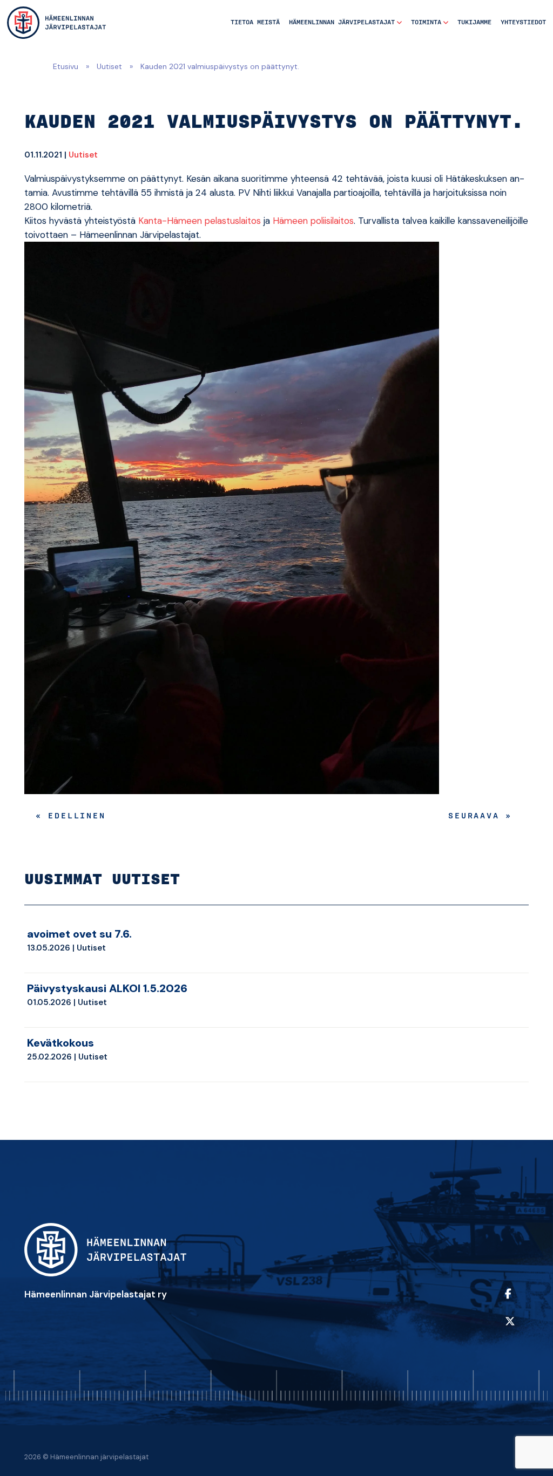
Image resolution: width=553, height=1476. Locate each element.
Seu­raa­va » (480, 816)
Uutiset (109, 66)
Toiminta (426, 22)
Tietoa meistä (255, 22)
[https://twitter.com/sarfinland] (514, 1328)
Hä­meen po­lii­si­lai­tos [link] (313, 221)
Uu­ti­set (83, 154)
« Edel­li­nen (71, 816)
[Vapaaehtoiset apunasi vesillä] (56, 22)
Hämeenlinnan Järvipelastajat (342, 22)
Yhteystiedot (523, 22)
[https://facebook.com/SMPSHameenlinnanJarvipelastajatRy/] (514, 1301)
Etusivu (65, 66)
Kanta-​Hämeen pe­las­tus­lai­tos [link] (199, 221)
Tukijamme (474, 22)
